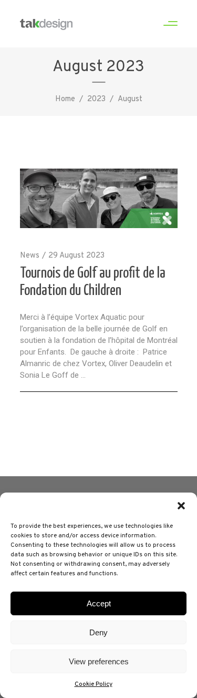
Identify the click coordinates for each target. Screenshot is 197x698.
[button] (181, 505)
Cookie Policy (93, 684)
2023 (96, 99)
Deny (98, 632)
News (29, 256)
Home (65, 99)
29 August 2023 (76, 256)
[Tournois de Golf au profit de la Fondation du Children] (99, 198)
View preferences (99, 661)
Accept (99, 603)
